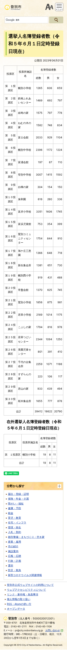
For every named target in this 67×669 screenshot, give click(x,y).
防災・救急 (14, 570)
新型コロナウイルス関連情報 (25, 575)
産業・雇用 (14, 541)
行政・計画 (14, 560)
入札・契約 (14, 532)
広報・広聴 (14, 555)
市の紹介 (13, 546)
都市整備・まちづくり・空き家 (26, 537)
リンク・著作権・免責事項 (22, 594)
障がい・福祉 (16, 503)
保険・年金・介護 (18, 498)
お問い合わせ (52, 630)
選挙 (10, 565)
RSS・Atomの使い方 (19, 604)
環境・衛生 (14, 527)
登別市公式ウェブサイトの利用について (30, 584)
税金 (10, 513)
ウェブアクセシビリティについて (26, 589)
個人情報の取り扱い (18, 599)
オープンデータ (16, 608)
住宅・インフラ (17, 522)
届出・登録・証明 (18, 494)
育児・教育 (14, 517)
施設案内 (13, 551)
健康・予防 (14, 508)
